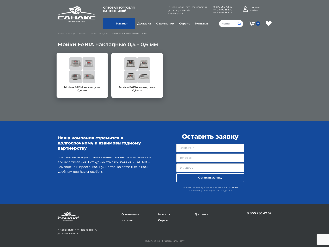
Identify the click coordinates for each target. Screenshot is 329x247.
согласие (233, 187)
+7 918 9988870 (222, 9)
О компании (165, 23)
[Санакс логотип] (76, 14)
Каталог (122, 23)
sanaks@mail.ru (177, 13)
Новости (164, 214)
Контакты (202, 23)
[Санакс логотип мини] (68, 216)
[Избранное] (269, 23)
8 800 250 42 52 (222, 6)
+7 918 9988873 (222, 12)
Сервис (184, 23)
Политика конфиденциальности (164, 240)
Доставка (144, 23)
